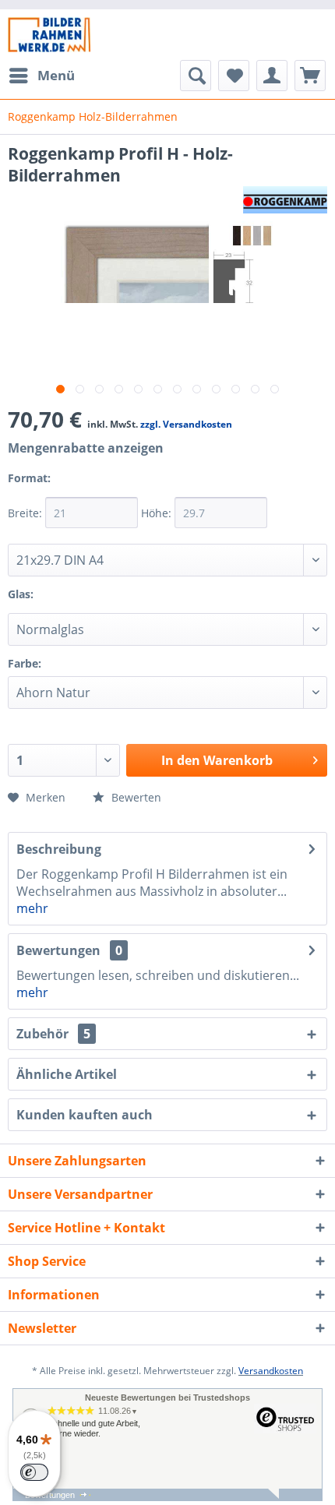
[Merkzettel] (233, 75)
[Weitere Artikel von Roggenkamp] (285, 199)
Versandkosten (270, 1370)
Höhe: (158, 513)
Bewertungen (58, 950)
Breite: (26, 513)
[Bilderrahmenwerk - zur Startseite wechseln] (49, 34)
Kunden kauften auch (84, 1114)
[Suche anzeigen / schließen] (195, 75)
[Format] (69, 488)
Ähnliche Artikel (66, 1074)
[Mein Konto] (271, 75)
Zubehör (53, 1033)
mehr (32, 908)
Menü (56, 75)
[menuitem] (41, 75)
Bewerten (134, 797)
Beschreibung (58, 849)
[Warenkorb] (310, 75)
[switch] (34, 1472)
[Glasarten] (52, 604)
